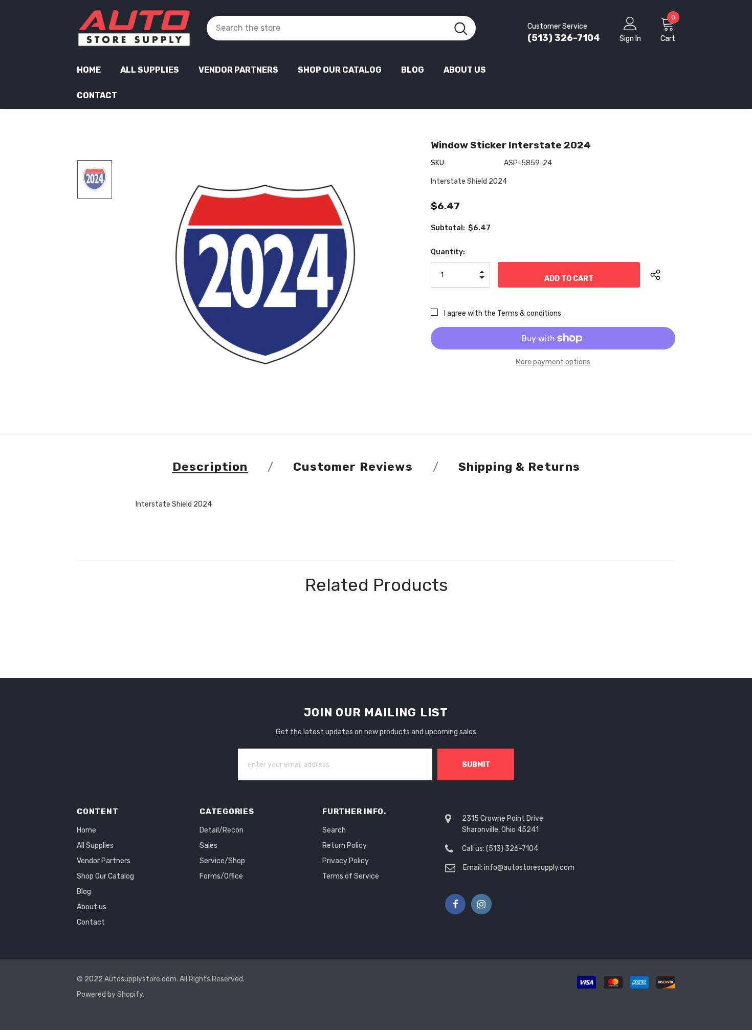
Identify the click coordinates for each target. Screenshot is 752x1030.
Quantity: (448, 252)
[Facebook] (455, 904)
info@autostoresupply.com (529, 867)
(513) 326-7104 (563, 37)
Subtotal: (448, 228)
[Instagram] (481, 904)
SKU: (438, 163)
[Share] (662, 275)
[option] (265, 274)
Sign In (630, 38)
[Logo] (134, 28)
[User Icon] (630, 23)
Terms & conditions (529, 313)
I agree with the (470, 313)
